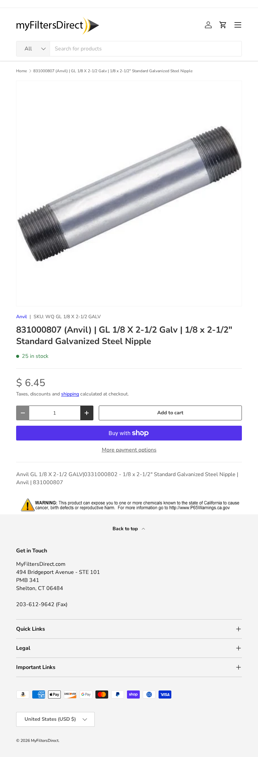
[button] (223, 24)
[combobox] (129, 48)
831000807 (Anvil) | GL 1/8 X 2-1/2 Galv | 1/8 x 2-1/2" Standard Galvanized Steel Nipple (112, 71)
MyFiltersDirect (44, 740)
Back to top (126, 528)
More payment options (129, 450)
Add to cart (170, 412)
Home (21, 71)
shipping (70, 394)
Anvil (21, 316)
